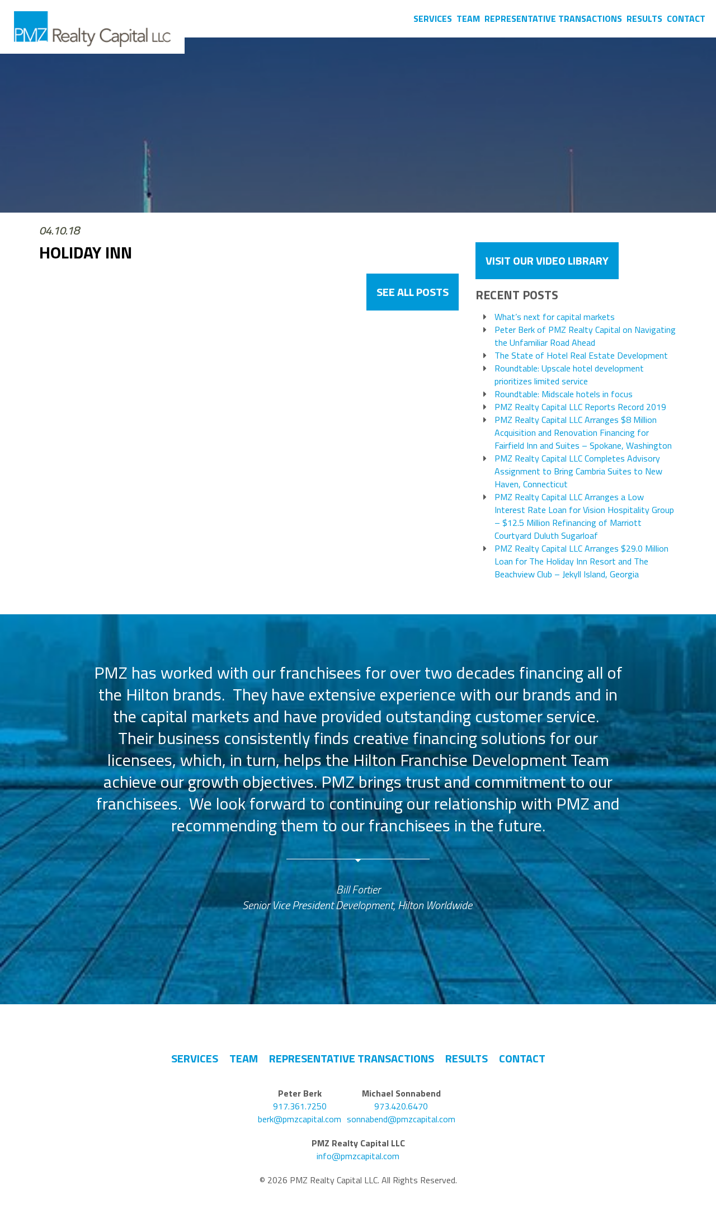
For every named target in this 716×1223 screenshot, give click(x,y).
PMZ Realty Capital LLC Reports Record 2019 (580, 407)
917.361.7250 (300, 1106)
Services (432, 18)
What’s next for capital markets (554, 317)
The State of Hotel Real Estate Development (581, 355)
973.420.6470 (401, 1106)
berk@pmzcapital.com (299, 1119)
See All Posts (412, 291)
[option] (358, 787)
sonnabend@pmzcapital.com (401, 1119)
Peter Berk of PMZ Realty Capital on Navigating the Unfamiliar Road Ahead (585, 336)
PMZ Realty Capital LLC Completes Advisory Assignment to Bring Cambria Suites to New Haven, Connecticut (578, 471)
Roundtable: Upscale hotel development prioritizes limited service (569, 375)
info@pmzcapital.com (358, 1156)
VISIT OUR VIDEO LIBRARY (547, 260)
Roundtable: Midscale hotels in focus (563, 394)
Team (468, 18)
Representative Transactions (553, 18)
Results (644, 18)
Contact (686, 18)
